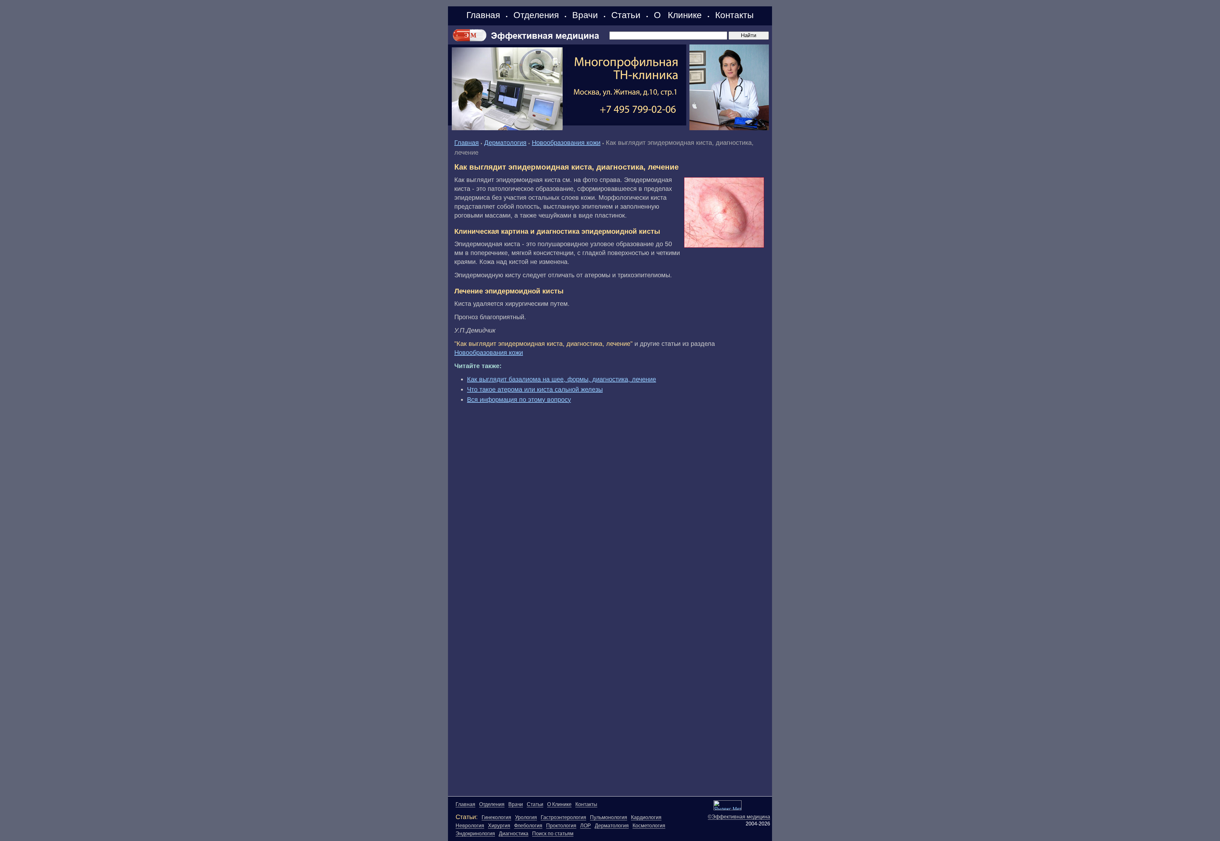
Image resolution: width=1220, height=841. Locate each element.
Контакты (734, 15)
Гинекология (496, 817)
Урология (526, 817)
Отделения (536, 15)
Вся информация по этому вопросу (519, 399)
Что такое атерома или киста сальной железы (535, 389)
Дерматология (505, 142)
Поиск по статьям (552, 833)
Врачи (585, 15)
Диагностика (513, 833)
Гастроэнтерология (563, 817)
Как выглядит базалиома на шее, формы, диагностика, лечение (561, 379)
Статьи (625, 15)
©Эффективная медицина (739, 816)
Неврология (470, 825)
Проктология (561, 825)
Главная (483, 15)
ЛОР (585, 825)
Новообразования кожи (566, 142)
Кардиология (646, 817)
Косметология (649, 825)
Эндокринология (475, 833)
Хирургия (499, 825)
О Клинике (678, 15)
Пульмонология (608, 817)
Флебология (528, 825)
